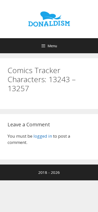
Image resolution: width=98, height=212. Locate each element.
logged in (42, 136)
